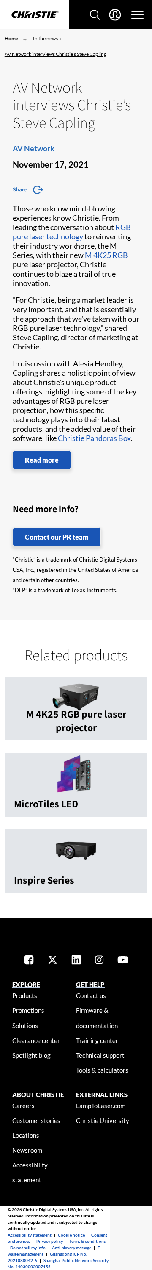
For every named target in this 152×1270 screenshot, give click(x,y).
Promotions (28, 1010)
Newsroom (27, 1150)
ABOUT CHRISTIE (38, 1094)
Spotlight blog (31, 1055)
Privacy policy (49, 1241)
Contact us (91, 995)
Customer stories (36, 1120)
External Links (102, 1094)
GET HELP (90, 984)
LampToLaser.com (100, 1105)
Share (20, 189)
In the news (45, 38)
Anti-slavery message (71, 1247)
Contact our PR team (57, 537)
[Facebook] (29, 961)
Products (24, 995)
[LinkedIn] (76, 961)
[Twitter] (52, 961)
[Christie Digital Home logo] (34, 15)
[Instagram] (99, 961)
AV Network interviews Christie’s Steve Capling (55, 54)
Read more (42, 460)
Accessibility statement (30, 1234)
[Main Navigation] (137, 15)
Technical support (100, 1055)
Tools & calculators (102, 1070)
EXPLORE (26, 984)
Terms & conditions (87, 1241)
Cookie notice (71, 1234)
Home (11, 38)
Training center (97, 1040)
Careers (23, 1105)
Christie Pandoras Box (94, 438)
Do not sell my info (28, 1247)
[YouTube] (122, 961)
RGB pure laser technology (72, 231)
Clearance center (36, 1040)
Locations (25, 1135)
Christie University (102, 1120)
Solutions (25, 1025)
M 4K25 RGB (106, 255)
